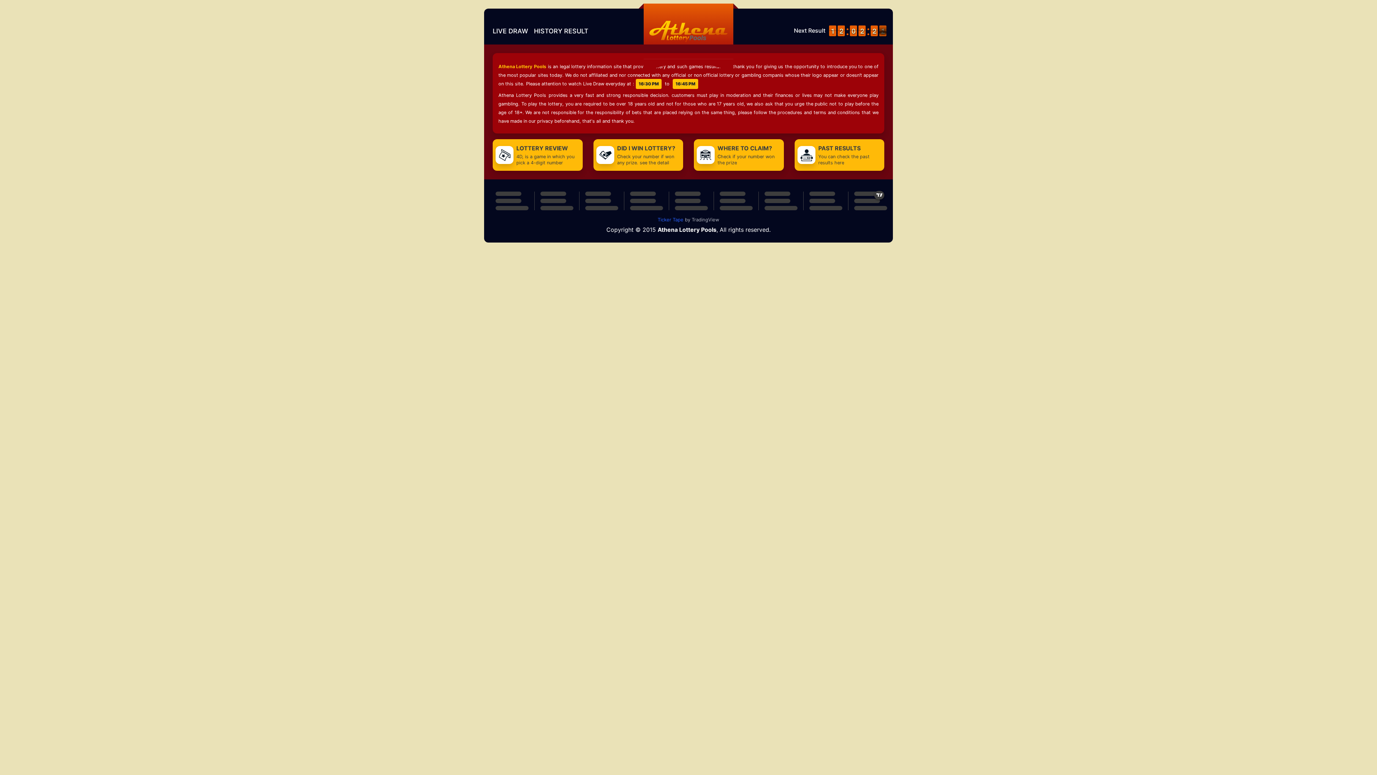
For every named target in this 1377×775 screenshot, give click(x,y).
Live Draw (510, 31)
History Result (561, 31)
